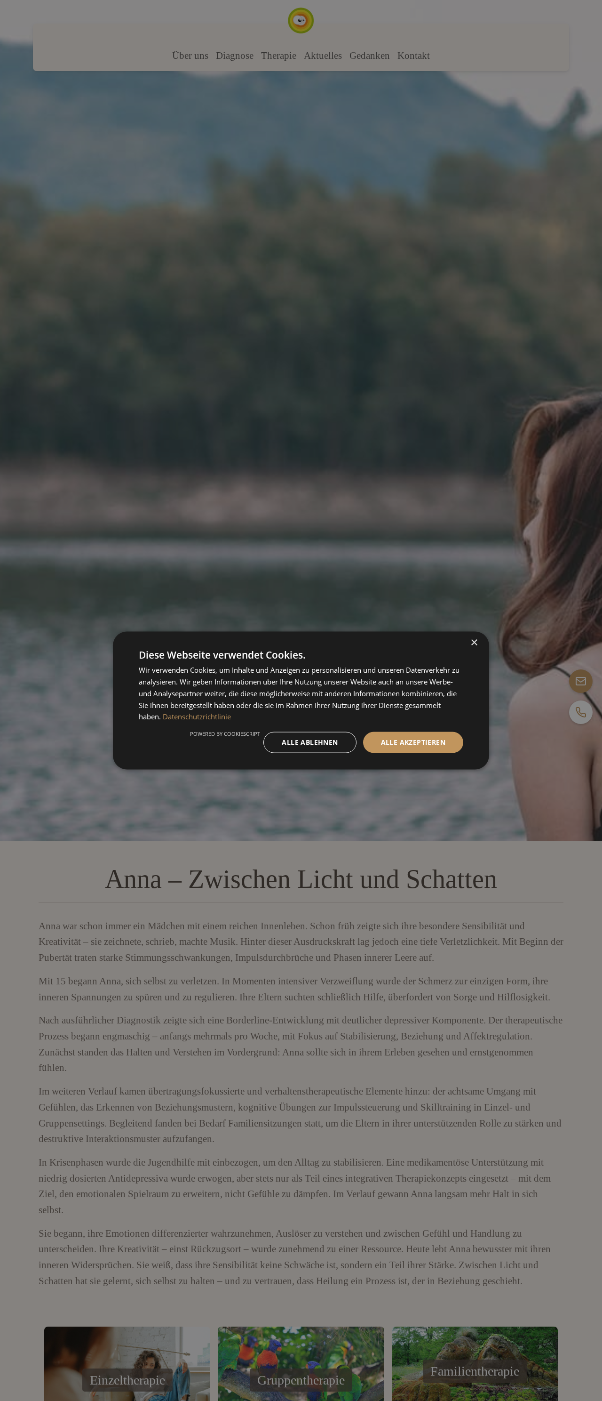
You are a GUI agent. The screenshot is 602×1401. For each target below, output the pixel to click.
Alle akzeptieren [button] (413, 742)
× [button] (473, 642)
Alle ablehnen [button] (310, 742)
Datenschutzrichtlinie (197, 716)
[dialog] (301, 701)
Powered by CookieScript (225, 733)
